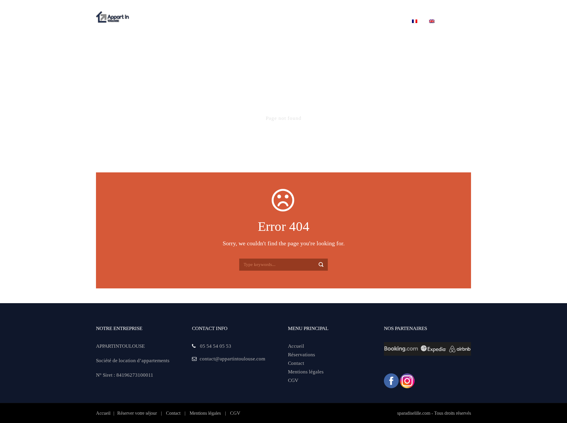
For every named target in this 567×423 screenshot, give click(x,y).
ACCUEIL (151, 21)
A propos (183, 21)
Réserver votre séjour (293, 21)
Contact (389, 21)
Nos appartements (229, 21)
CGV (293, 380)
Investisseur (350, 21)
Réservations (301, 354)
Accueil (296, 346)
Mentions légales (306, 372)
